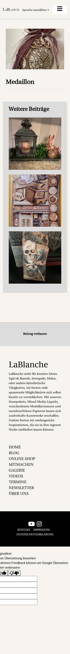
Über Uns (19, 494)
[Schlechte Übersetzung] (14, 573)
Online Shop (22, 459)
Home (15, 447)
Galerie (17, 471)
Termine (17, 482)
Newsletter (21, 488)
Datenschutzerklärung (35, 534)
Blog (14, 453)
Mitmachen (21, 465)
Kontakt (24, 530)
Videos (16, 476)
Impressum (41, 530)
